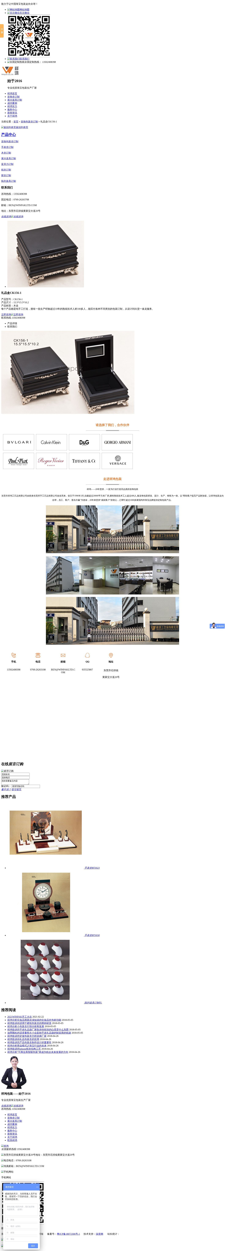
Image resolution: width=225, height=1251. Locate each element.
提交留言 (16, 789)
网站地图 (24, 9)
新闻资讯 (12, 112)
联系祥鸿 (12, 1140)
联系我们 (24, 58)
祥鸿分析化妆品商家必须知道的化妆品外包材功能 (34, 1020)
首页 (15, 121)
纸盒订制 (6, 169)
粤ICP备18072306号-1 (68, 1234)
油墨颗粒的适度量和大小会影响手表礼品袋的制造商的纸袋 (39, 1032)
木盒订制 (6, 152)
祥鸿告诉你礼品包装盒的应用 (23, 1039)
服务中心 (12, 109)
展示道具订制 (14, 100)
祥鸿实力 (12, 106)
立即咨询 (6, 314)
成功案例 (12, 103)
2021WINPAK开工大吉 (19, 1016)
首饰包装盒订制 (29, 121)
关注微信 (24, 12)
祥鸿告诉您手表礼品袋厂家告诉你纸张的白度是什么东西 (38, 1029)
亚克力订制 (7, 164)
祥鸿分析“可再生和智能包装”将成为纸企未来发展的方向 (37, 1052)
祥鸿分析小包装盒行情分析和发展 (25, 1026)
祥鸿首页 (12, 93)
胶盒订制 (6, 175)
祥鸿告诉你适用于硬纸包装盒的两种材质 (29, 1023)
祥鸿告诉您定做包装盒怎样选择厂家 (27, 1036)
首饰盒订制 (13, 96)
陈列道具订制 (8, 181)
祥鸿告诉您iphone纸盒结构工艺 (24, 1049)
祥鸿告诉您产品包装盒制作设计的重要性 (29, 1042)
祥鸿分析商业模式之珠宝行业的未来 (27, 1045)
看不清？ (6, 789)
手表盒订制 (7, 147)
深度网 (99, 1234)
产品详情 (12, 323)
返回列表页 (22, 127)
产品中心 (8, 135)
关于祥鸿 (12, 116)
